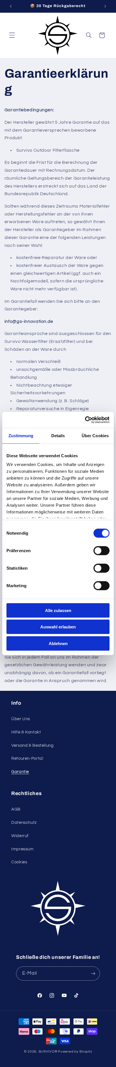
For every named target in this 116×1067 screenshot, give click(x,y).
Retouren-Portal (27, 758)
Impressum (22, 849)
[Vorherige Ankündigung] (11, 6)
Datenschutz (24, 822)
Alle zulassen (58, 610)
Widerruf (20, 836)
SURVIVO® (48, 1051)
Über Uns (20, 719)
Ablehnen (58, 643)
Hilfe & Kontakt (26, 732)
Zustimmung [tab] (21, 435)
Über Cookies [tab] (95, 435)
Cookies (19, 862)
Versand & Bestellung (32, 745)
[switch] (101, 550)
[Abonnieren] (93, 973)
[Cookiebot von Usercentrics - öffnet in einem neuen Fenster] (85, 420)
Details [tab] (58, 435)
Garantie (20, 772)
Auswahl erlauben (58, 626)
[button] (11, 35)
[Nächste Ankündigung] (105, 6)
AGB (16, 809)
